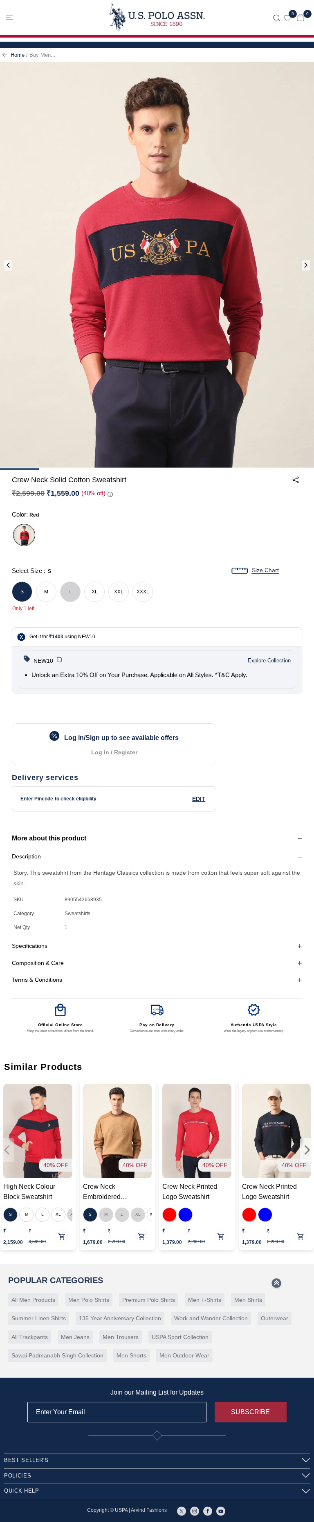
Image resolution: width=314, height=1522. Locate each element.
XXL (118, 592)
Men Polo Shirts (88, 1300)
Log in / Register (114, 752)
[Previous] (8, 266)
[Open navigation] (41, 17)
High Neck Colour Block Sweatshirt (29, 1192)
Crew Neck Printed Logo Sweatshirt (189, 1192)
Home (18, 55)
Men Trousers (121, 1337)
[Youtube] (220, 1510)
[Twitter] (181, 1510)
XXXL (143, 592)
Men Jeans (75, 1337)
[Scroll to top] (276, 1285)
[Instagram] (194, 1510)
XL (95, 592)
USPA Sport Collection (180, 1337)
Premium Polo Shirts (148, 1300)
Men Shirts (248, 1300)
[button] (59, 660)
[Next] (306, 266)
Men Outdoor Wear (184, 1355)
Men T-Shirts (204, 1300)
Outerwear (274, 1318)
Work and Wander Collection (211, 1318)
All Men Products (33, 1300)
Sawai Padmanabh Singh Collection (57, 1355)
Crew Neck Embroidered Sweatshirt (102, 1192)
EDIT (198, 799)
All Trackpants (29, 1337)
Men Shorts (131, 1355)
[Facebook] (207, 1510)
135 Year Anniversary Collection (120, 1318)
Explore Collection (269, 660)
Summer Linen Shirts (38, 1318)
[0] (287, 17)
